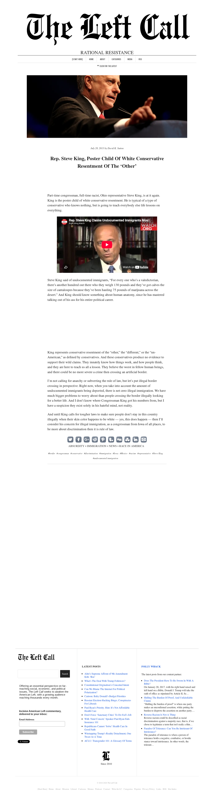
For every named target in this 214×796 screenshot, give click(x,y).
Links (158, 789)
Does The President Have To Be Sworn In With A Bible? (169, 682)
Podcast (98, 789)
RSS (140, 59)
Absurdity (76, 446)
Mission (65, 789)
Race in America (131, 446)
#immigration (105, 453)
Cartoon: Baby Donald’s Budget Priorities (105, 696)
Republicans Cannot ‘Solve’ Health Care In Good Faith (105, 728)
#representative (144, 453)
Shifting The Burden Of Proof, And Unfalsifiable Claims (168, 699)
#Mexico (123, 453)
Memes (91, 789)
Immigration (96, 446)
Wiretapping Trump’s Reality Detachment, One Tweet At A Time (107, 735)
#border (51, 453)
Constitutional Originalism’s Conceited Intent (106, 684)
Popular (137, 789)
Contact (106, 789)
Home (91, 59)
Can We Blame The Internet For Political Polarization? (104, 690)
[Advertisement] (107, 181)
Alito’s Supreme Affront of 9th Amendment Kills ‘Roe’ (106, 675)
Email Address (26, 719)
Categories (116, 59)
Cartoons (82, 789)
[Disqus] (107, 517)
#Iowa (115, 453)
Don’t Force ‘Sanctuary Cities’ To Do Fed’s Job (107, 714)
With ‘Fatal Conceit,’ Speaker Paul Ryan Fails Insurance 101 (107, 720)
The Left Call (112, 782)
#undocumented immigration (105, 458)
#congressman (63, 453)
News (113, 446)
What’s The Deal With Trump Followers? (104, 680)
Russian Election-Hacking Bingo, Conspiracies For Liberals (107, 702)
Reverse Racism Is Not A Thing (160, 714)
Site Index (172, 789)
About (102, 59)
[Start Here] (77, 59)
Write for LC (117, 789)
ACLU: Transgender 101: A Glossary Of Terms (108, 740)
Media (130, 59)
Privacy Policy (148, 789)
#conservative (76, 453)
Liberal (74, 789)
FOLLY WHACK (151, 666)
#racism (132, 453)
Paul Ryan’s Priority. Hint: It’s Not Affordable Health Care (107, 709)
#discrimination (91, 453)
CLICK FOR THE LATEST (108, 66)
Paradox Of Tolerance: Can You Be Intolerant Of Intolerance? (168, 730)
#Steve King (157, 453)
